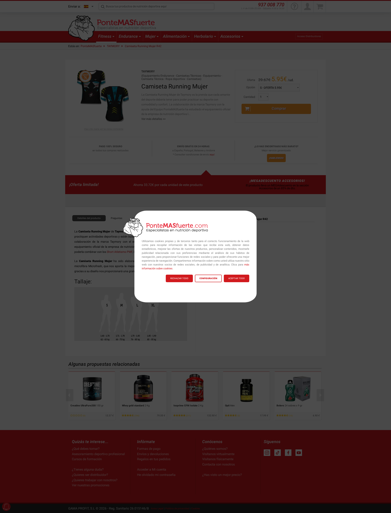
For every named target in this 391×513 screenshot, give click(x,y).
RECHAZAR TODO (179, 278)
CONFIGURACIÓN (208, 278)
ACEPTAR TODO (236, 278)
